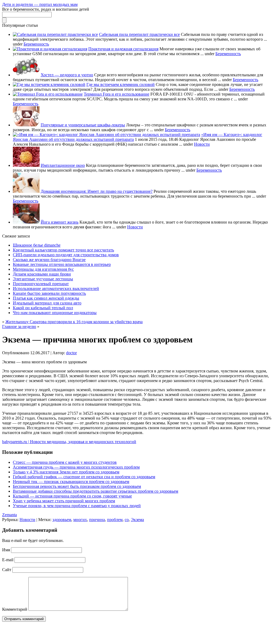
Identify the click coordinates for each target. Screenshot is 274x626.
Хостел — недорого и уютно (67, 75)
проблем (115, 519)
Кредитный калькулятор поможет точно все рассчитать (63, 250)
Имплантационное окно (63, 165)
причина (97, 519)
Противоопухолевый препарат (41, 283)
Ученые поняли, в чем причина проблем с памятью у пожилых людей (77, 505)
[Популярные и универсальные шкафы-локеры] (26, 125)
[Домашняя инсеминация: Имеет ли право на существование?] (26, 191)
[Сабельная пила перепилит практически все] (55, 34)
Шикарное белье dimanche (36, 245)
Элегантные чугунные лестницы (43, 279)
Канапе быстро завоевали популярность (49, 293)
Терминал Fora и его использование (116, 94)
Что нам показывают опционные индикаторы (55, 312)
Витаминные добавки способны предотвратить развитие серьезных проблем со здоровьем (95, 491)
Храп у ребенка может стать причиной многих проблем (64, 501)
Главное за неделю (19, 326)
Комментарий (14, 609)
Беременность (36, 44)
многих (80, 519)
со (127, 519)
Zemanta (9, 514)
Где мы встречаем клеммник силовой (120, 84)
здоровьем (61, 519)
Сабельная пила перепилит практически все (139, 34)
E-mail (7, 559)
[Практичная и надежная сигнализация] (50, 49)
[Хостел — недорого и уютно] (26, 75)
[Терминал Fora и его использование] (48, 94)
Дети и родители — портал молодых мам (40, 4)
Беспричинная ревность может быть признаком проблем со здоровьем (77, 486)
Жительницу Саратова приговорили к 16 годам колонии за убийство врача (74, 321)
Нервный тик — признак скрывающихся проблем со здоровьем (71, 481)
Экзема (137, 519)
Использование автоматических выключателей (56, 288)
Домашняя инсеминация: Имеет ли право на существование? (97, 191)
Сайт (6, 569)
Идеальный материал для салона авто (47, 303)
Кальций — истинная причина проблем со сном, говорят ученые (72, 496)
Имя (6, 550)
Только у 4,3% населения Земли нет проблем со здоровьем (66, 472)
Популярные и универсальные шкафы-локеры (83, 125)
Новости (202, 144)
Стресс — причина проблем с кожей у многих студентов (65, 462)
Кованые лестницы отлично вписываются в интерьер (62, 264)
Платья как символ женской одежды (46, 298)
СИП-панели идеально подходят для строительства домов (66, 254)
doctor (71, 352)
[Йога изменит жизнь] (26, 222)
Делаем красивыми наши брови (42, 274)
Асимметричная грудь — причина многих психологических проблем (76, 467)
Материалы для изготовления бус (43, 269)
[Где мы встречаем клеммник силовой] (49, 84)
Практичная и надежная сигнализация (123, 49)
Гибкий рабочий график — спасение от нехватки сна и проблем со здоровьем (84, 476)
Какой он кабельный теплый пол (43, 308)
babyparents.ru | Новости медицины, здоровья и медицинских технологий (69, 441)
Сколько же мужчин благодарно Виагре (49, 259)
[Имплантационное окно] (26, 165)
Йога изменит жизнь (59, 222)
